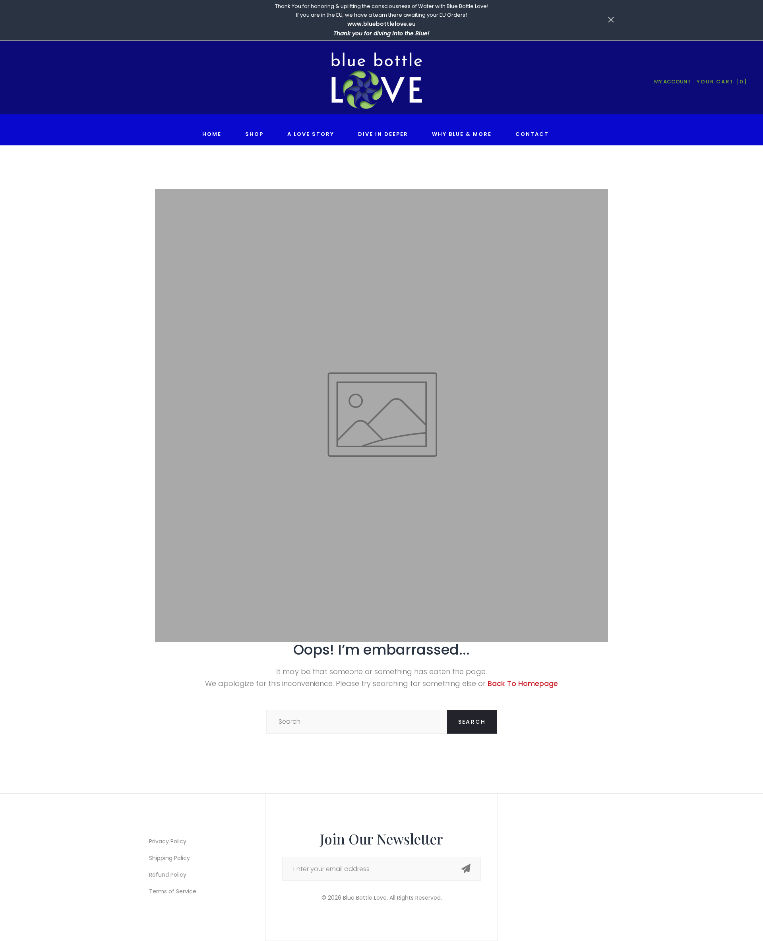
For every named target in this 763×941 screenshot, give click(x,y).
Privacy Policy (167, 841)
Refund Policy (167, 875)
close (152, 20)
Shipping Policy (169, 858)
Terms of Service (172, 891)
